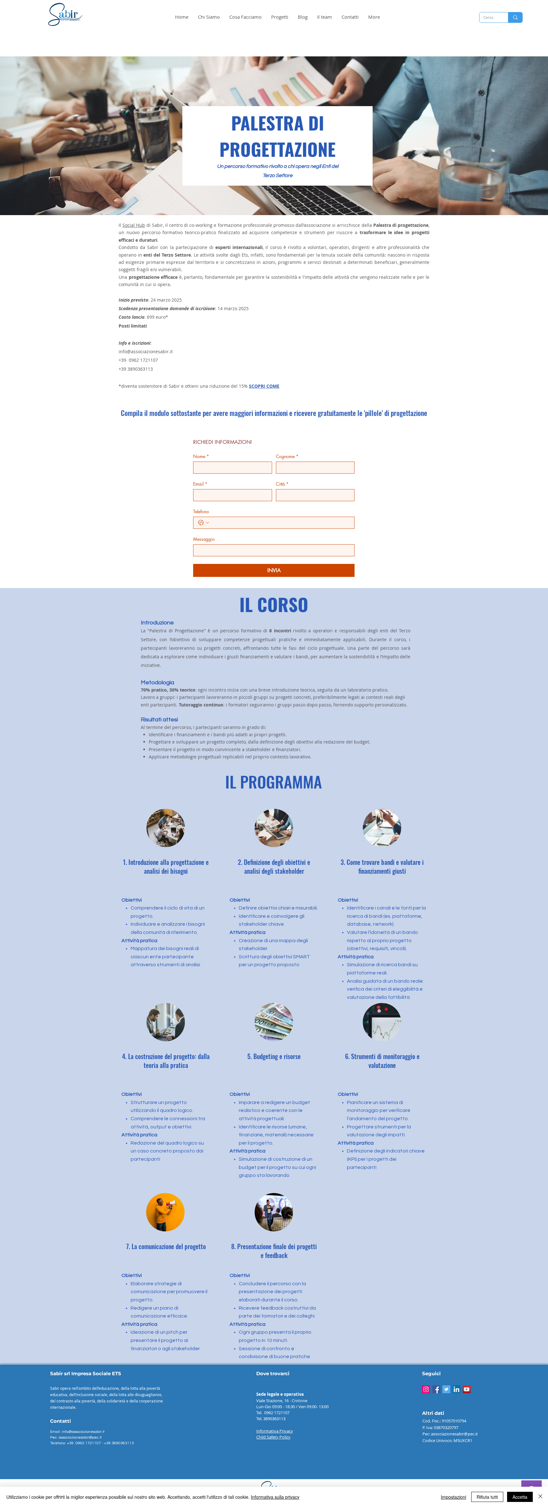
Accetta (519, 1497)
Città (282, 484)
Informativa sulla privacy (275, 1497)
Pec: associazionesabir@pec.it (76, 1437)
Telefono (201, 511)
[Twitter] (446, 1389)
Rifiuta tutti (487, 1497)
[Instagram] (426, 1389)
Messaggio (204, 539)
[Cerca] (515, 17)
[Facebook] (436, 1389)
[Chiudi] (540, 1497)
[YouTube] (467, 1389)
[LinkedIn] (456, 1389)
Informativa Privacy (274, 1431)
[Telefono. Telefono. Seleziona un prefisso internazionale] (203, 523)
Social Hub (133, 225)
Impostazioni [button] (453, 1497)
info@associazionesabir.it (146, 351)
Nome (201, 456)
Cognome (287, 456)
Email (200, 484)
